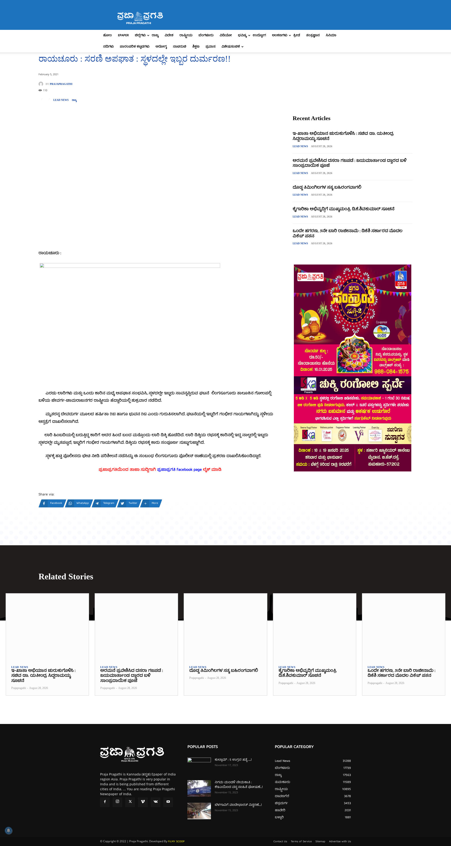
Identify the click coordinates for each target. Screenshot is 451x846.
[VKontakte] (155, 802)
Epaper (123, 35)
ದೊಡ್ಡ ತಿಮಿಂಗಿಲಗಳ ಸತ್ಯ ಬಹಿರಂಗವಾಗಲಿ (327, 187)
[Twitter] (130, 802)
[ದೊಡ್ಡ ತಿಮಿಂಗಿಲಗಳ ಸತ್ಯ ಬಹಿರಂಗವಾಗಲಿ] (225, 627)
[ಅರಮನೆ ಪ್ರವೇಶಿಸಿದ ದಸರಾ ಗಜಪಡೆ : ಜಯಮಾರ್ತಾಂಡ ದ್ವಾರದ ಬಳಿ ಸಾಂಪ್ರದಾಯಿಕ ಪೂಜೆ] (136, 627)
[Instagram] (117, 802)
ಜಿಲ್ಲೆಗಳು (140, 35)
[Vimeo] (143, 802)
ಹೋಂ (107, 35)
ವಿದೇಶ (169, 35)
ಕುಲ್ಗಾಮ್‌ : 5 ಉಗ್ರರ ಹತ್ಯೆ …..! (233, 760)
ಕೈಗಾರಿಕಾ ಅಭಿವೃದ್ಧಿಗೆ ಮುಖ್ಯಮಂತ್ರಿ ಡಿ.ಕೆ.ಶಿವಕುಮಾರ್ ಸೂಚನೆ (343, 209)
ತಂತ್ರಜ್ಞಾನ (313, 35)
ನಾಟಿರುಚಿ (179, 47)
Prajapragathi (61, 84)
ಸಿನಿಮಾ (331, 35)
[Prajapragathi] (42, 84)
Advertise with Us (340, 842)
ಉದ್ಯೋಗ (259, 35)
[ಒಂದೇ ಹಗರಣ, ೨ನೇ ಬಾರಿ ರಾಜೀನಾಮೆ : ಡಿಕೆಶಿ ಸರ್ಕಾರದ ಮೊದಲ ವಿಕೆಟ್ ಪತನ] (403, 627)
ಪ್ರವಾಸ (210, 47)
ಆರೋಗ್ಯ (161, 47)
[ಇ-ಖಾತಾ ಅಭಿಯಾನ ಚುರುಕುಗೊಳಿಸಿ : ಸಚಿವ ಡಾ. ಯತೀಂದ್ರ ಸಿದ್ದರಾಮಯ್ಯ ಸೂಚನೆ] (47, 627)
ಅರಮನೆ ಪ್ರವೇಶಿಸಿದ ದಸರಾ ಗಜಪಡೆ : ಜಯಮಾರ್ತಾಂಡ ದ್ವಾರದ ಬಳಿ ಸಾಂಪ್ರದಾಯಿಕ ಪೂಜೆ (349, 163)
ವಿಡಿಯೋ (226, 35)
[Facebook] (104, 802)
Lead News (61, 100)
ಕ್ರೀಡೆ (296, 35)
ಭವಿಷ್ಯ (242, 35)
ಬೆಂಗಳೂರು (206, 35)
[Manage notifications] (8, 830)
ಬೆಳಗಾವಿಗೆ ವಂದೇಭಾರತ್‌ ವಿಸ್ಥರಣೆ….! (238, 805)
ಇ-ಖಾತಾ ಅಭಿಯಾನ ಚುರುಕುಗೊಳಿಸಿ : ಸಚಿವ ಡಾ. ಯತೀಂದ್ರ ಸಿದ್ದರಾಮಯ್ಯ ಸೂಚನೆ (343, 136)
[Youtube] (168, 802)
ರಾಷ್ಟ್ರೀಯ (185, 35)
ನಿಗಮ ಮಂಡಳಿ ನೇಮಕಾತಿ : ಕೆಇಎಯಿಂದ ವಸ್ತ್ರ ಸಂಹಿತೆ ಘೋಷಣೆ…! (239, 785)
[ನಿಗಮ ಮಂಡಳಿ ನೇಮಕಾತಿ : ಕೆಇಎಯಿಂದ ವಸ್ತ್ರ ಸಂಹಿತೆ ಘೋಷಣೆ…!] (199, 788)
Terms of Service (301, 842)
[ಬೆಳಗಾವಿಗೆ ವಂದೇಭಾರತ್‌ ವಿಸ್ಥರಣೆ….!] (199, 811)
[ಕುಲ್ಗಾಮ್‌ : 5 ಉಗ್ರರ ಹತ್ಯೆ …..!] (199, 766)
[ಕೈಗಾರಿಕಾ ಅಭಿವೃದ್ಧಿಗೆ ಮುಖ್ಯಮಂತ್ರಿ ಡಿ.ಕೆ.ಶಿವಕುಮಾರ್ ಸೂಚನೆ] (314, 627)
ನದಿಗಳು (108, 47)
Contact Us (280, 842)
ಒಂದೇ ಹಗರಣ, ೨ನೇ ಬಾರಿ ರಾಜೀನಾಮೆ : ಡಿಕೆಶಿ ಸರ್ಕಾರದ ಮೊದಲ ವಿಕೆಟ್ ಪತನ (347, 234)
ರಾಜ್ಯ (155, 35)
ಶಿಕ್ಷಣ (195, 47)
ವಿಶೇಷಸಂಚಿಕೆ (231, 47)
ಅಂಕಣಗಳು (279, 35)
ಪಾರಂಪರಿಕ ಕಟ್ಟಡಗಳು (134, 47)
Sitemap (320, 842)
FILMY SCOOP (176, 841)
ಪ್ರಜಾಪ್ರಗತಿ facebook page (179, 469)
